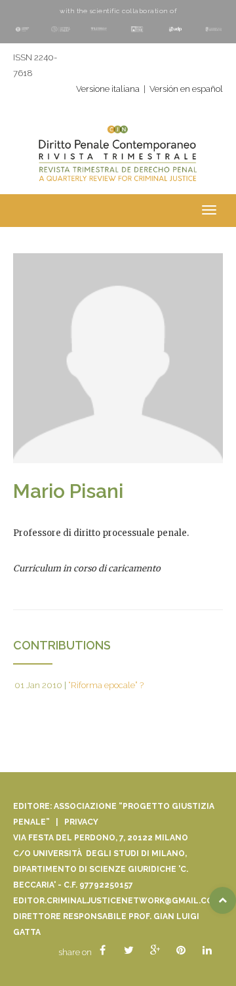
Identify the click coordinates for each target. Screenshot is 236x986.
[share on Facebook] (102, 950)
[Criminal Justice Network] (118, 127)
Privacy (81, 822)
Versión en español (186, 89)
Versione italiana (108, 89)
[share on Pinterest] (180, 950)
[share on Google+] (154, 950)
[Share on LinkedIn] (207, 950)
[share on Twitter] (128, 950)
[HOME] (118, 160)
